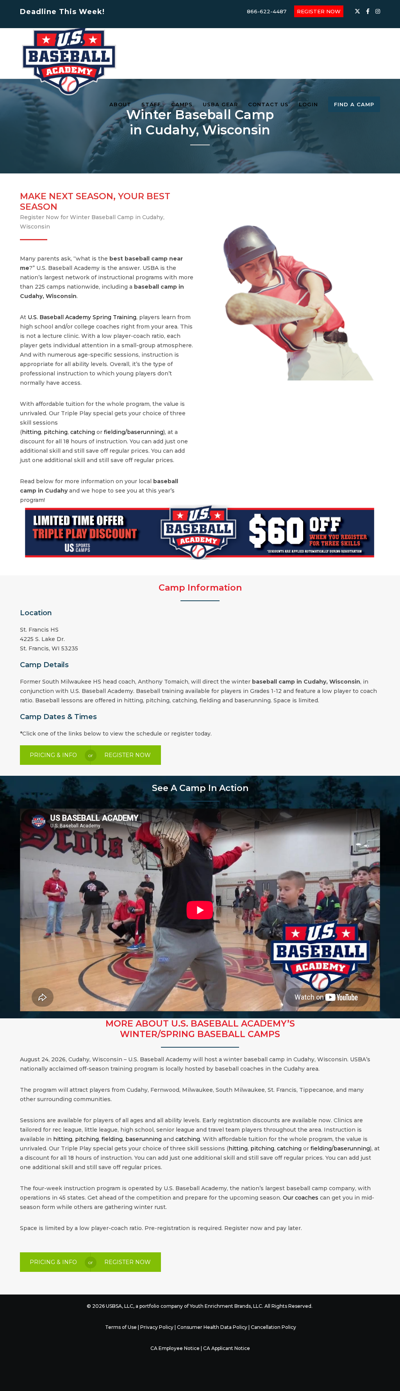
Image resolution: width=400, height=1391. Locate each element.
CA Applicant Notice (226, 1348)
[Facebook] (368, 11)
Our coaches (300, 1197)
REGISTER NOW (319, 11)
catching (82, 432)
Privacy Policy (156, 1327)
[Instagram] (377, 11)
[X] (357, 11)
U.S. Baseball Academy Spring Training (82, 317)
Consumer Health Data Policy (212, 1327)
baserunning (143, 1139)
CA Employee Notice (175, 1348)
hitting (31, 432)
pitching (56, 432)
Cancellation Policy (273, 1327)
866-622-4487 (266, 11)
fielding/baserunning (133, 432)
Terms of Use (121, 1327)
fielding (112, 1139)
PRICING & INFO (53, 755)
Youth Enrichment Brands (220, 1306)
